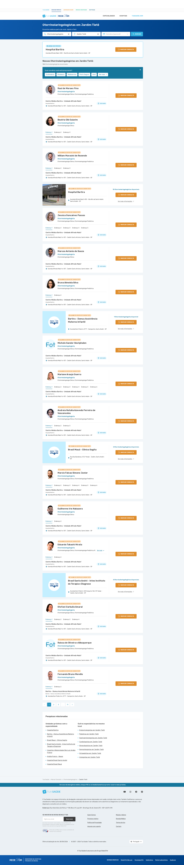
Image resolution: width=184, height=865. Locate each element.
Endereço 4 (75, 228)
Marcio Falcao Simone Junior (73, 473)
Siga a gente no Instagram (130, 792)
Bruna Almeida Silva (68, 282)
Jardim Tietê (83, 779)
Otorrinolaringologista (70, 779)
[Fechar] (140, 69)
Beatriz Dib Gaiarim (68, 119)
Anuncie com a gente (94, 826)
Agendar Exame (68, 10)
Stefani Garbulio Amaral (70, 607)
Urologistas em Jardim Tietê (89, 757)
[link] (72, 705)
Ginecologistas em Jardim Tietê (90, 746)
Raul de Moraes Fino (68, 88)
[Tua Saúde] (51, 792)
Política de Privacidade (94, 822)
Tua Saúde (45, 10)
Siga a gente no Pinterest (142, 792)
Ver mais (102, 74)
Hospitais (123, 16)
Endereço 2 (57, 132)
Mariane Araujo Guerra (69, 374)
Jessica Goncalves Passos (71, 215)
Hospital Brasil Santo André (57, 760)
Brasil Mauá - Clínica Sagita (57, 740)
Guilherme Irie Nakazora (70, 508)
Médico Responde (81, 10)
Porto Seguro (84, 74)
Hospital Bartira (55, 49)
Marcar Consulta (56, 779)
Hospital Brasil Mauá (54, 764)
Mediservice (72, 74)
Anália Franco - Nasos (55, 756)
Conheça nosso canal (125, 792)
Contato (118, 826)
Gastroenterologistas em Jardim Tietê (93, 738)
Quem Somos (91, 815)
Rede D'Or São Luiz (126, 860)
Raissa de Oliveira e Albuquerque (75, 642)
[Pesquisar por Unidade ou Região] (98, 34)
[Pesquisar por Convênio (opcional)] (127, 34)
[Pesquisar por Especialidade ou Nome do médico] (69, 34)
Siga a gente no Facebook (136, 792)
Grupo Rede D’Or (102, 851)
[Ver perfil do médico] (50, 89)
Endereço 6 (93, 387)
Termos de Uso (120, 822)
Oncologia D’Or (139, 860)
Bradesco (61, 74)
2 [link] (53, 705)
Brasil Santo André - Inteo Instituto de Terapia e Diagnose (61, 745)
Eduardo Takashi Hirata (70, 544)
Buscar (138, 34)
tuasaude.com (137, 16)
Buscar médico (56, 10)
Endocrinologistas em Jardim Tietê (92, 730)
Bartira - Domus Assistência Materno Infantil (63, 691)
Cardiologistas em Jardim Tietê (90, 742)
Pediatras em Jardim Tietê (89, 734)
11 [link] (67, 705)
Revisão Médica (121, 819)
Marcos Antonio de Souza (71, 251)
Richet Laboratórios (161, 860)
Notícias (92, 10)
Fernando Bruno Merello (70, 674)
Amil (94, 74)
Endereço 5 (84, 228)
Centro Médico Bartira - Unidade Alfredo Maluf (63, 101)
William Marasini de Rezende (72, 155)
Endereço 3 (66, 132)
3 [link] (58, 705)
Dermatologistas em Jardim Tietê (91, 749)
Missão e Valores (121, 815)
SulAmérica (50, 74)
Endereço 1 (49, 132)
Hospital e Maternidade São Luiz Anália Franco (61, 751)
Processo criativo (92, 819)
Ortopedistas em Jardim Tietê (90, 753)
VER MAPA (103, 103)
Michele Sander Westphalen (72, 343)
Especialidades (109, 16)
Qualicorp (173, 860)
